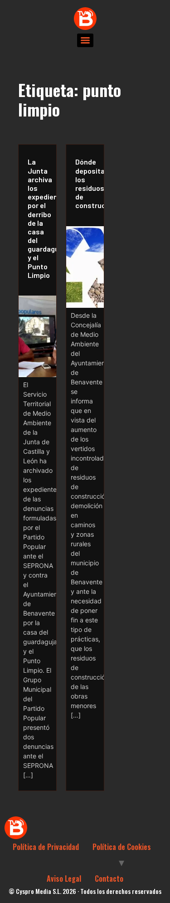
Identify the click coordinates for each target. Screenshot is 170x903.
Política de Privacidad (46, 846)
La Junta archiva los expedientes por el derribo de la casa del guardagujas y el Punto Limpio (40, 218)
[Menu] (85, 40)
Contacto (109, 878)
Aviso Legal (64, 878)
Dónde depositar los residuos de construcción (87, 183)
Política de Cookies (121, 846)
